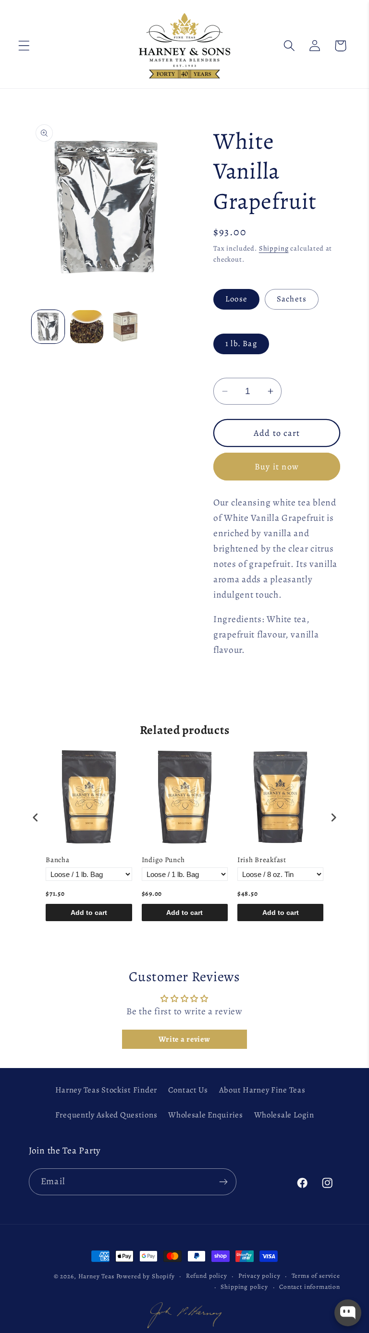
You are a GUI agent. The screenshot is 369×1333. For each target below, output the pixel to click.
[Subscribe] (223, 1181)
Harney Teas (96, 1276)
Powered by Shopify (145, 1276)
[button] (24, 46)
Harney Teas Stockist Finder (106, 1089)
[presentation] (35, 817)
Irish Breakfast (261, 860)
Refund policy (206, 1276)
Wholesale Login (284, 1114)
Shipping (274, 248)
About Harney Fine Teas (262, 1089)
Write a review (184, 1039)
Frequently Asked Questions (106, 1114)
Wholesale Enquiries (205, 1114)
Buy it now (277, 466)
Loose (236, 298)
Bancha (57, 860)
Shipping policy (244, 1287)
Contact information (309, 1287)
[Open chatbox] (347, 1312)
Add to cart (89, 912)
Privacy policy (259, 1276)
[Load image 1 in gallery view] (48, 326)
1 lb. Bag (241, 343)
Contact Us (188, 1089)
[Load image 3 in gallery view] (125, 326)
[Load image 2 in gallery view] (86, 326)
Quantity (227, 369)
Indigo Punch (163, 860)
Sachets (292, 298)
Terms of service (316, 1276)
